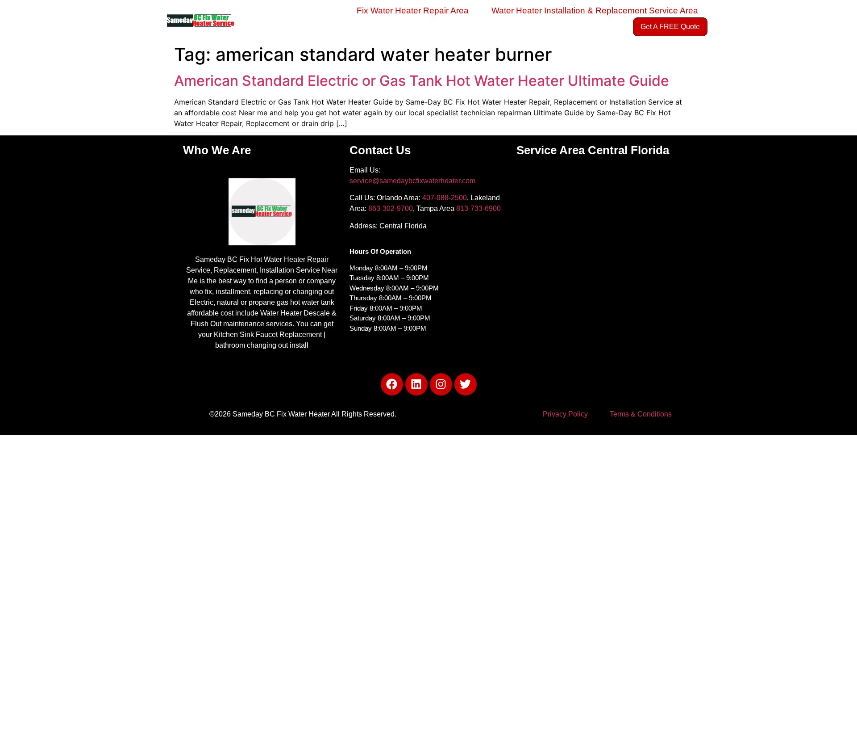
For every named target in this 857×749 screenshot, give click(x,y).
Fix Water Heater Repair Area (413, 10)
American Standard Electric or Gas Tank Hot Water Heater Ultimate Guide (421, 80)
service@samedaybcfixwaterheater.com (412, 181)
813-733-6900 (478, 208)
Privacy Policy (565, 414)
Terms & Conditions (641, 414)
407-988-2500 (444, 198)
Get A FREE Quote (670, 26)
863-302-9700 (390, 208)
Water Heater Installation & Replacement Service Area (594, 10)
